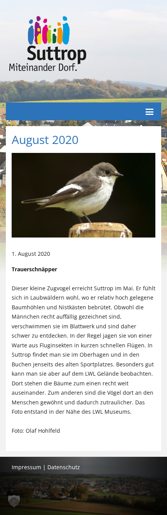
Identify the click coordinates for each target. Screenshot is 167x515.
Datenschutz (63, 467)
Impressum (26, 467)
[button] (14, 501)
